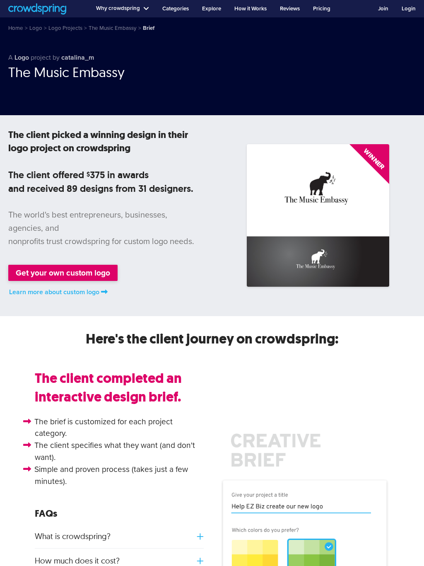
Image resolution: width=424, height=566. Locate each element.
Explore (211, 8)
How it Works (250, 8)
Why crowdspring (118, 8)
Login (409, 8)
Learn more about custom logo (54, 292)
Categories (175, 8)
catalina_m (77, 57)
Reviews (290, 8)
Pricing (321, 8)
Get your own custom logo (63, 273)
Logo (21, 57)
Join (383, 8)
